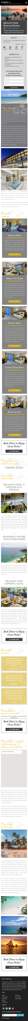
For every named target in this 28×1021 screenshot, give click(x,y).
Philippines (14, 28)
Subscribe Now (14, 87)
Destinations (5, 997)
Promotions (4, 1002)
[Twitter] (9, 1008)
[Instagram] (6, 1008)
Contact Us (17, 995)
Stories (3, 1000)
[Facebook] (3, 1008)
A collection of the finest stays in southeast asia (12, 3)
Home (3, 995)
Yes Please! (20, 1015)
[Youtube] (12, 1008)
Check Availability (14, 254)
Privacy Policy (18, 998)
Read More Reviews (20, 44)
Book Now (15, 451)
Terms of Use (18, 997)
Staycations (4, 998)
